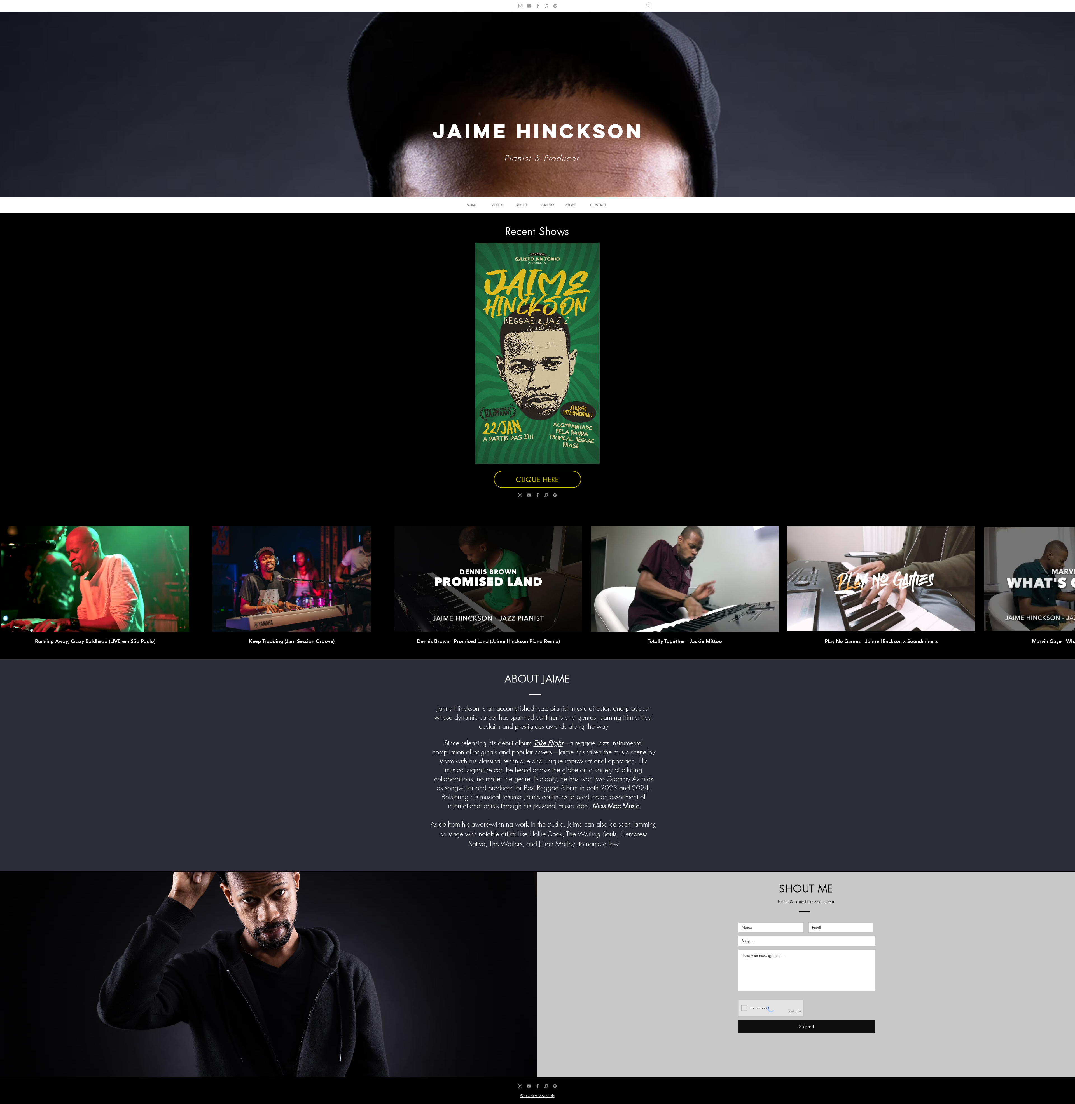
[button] (648, 5)
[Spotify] (555, 6)
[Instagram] (520, 6)
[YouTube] (529, 6)
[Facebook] (538, 6)
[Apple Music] (546, 6)
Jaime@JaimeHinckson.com (806, 901)
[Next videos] (1067, 577)
